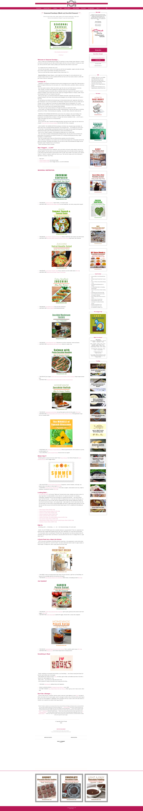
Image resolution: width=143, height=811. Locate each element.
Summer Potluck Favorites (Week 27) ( (47, 511)
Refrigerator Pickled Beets (98, 492)
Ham (104, 343)
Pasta (101, 345)
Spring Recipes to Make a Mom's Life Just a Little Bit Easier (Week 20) (54, 520)
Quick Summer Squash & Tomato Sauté (53, 236)
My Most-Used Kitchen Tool (96, 304)
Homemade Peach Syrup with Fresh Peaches (54, 649)
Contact (99, 24)
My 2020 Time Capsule (44, 494)
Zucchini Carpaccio (49, 202)
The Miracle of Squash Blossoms (54, 449)
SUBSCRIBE (98, 60)
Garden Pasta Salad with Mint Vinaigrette (53, 611)
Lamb (97, 344)
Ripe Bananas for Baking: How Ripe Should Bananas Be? (98, 446)
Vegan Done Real (98, 352)
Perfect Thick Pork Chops (98, 507)
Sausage (93, 344)
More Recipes (73, 737)
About (96, 24)
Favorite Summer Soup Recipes (54, 484)
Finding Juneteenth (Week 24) (45, 515)
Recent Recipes (64, 457)
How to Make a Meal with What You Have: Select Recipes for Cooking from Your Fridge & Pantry (98, 355)
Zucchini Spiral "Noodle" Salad (51, 270)
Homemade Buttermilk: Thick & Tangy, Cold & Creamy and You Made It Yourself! (98, 460)
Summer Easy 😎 (47, 8)
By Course (83, 8)
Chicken (94, 343)
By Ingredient (91, 8)
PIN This (61, 55)
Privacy (73, 808)
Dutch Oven (100, 348)
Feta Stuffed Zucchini (49, 306)
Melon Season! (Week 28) (44, 509)
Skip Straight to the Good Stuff (61, 52)
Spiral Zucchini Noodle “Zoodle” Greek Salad (56, 272)
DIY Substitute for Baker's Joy (96, 307)
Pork (101, 343)
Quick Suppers (67, 8)
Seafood (93, 345)
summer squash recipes (44, 160)
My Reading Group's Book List (57, 687)
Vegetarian (98, 341)
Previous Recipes (48, 737)
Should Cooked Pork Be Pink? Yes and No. (98, 371)
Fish (103, 344)
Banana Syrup (50, 650)
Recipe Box (38, 8)
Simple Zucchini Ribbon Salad (53, 204)
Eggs (100, 344)
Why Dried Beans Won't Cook (96, 300)
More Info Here (98, 65)
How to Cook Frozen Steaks (98, 477)
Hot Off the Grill (94, 348)
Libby (55, 676)
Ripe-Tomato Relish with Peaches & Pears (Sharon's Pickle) (59, 413)
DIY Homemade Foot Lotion (96, 305)
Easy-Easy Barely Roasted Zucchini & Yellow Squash (58, 238)
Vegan (102, 341)
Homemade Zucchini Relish (51, 412)
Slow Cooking (76, 8)
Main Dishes (98, 339)
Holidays (55, 8)
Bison (98, 346)
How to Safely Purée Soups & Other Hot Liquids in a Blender (98, 385)
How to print (45, 711)
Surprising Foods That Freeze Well (97, 292)
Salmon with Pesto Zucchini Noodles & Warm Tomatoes (62, 376)
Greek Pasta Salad (51, 614)
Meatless (97, 345)
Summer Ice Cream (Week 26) (45, 512)
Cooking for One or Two (98, 351)
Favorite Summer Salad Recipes (52, 487)
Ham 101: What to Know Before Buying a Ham (98, 431)
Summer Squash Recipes (52, 452)
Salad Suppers (99, 340)
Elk (101, 346)
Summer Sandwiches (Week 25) (46, 514)
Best (61, 8)
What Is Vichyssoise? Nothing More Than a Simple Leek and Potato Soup (98, 400)
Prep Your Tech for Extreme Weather (49, 123)
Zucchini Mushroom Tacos (50, 342)
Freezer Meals (100, 349)
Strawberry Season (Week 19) (45, 521)
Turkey (98, 343)
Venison (104, 346)
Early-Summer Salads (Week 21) (46, 518)
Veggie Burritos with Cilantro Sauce (54, 344)
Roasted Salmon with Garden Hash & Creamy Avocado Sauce (60, 379)
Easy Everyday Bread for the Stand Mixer (54, 577)
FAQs (77, 695)
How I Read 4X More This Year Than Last (57, 688)
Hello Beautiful (47, 684)
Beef (91, 343)
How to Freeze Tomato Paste (96, 299)
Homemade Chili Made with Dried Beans (98, 416)
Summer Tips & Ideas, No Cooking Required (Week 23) (50, 517)
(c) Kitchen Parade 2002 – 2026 (71, 807)
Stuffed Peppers (50, 308)
